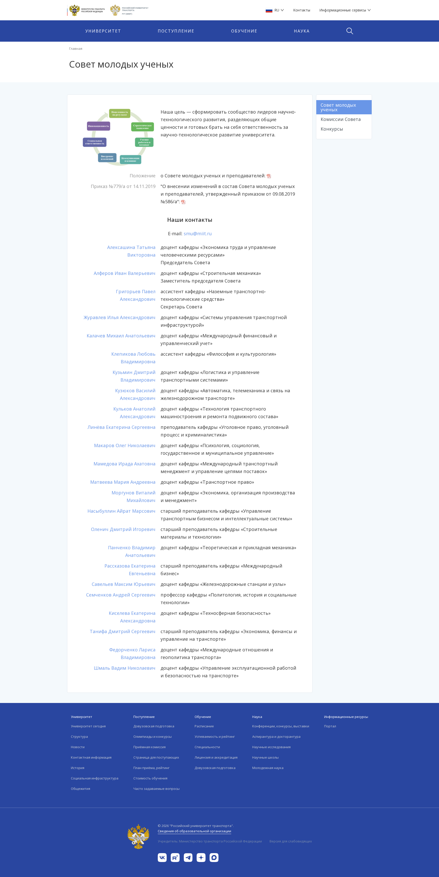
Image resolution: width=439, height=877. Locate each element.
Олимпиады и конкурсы (152, 736)
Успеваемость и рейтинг (215, 736)
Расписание (204, 726)
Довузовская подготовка (153, 726)
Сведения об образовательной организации (194, 831)
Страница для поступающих (156, 757)
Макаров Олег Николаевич (124, 445)
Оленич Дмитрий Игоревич (123, 529)
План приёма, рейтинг (151, 767)
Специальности (207, 747)
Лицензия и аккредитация (216, 757)
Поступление (176, 31)
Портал (330, 726)
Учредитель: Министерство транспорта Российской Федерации (210, 841)
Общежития (80, 788)
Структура (79, 736)
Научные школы (265, 757)
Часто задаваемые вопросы (156, 788)
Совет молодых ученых (338, 107)
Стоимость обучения (150, 778)
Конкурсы (332, 129)
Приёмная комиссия (149, 747)
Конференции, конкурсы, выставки (280, 726)
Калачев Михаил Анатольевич (121, 336)
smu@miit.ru (198, 233)
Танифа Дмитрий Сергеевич (122, 631)
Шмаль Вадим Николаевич (124, 668)
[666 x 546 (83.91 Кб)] (118, 138)
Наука (302, 31)
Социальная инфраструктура (94, 778)
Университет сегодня (88, 726)
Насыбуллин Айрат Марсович (121, 511)
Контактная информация (91, 757)
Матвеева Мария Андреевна (122, 482)
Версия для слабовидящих (291, 841)
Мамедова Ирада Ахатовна (124, 464)
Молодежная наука (268, 767)
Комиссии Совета (341, 119)
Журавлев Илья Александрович (119, 317)
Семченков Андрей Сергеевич (120, 595)
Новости (78, 747)
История (77, 767)
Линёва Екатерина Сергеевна (121, 427)
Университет (103, 31)
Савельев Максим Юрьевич (123, 584)
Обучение (244, 31)
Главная (75, 48)
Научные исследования (271, 747)
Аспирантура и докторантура (276, 736)
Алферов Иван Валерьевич (124, 273)
